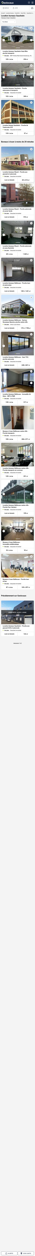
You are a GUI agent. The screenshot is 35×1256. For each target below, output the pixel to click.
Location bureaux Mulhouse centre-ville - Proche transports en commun (16, 469)
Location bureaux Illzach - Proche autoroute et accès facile (17, 210)
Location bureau (10, 13)
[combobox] (8, 21)
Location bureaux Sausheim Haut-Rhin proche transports (15, 52)
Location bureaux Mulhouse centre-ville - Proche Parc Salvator (16, 506)
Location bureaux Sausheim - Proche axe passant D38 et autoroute (16, 627)
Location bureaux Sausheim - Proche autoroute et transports (15, 89)
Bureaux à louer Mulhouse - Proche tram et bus (16, 580)
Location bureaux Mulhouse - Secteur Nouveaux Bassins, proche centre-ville (15, 321)
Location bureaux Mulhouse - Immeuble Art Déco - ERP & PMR (17, 395)
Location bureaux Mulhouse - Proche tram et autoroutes (16, 284)
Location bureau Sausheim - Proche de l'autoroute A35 (15, 126)
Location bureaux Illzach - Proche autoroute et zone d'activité (17, 247)
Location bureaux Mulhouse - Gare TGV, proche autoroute (15, 358)
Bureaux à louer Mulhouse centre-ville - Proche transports (15, 432)
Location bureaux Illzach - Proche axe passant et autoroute (15, 173)
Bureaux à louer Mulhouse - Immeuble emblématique (12, 543)
